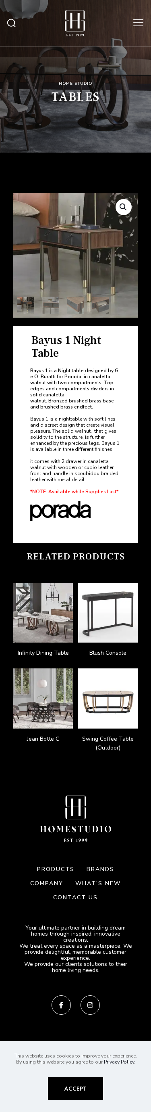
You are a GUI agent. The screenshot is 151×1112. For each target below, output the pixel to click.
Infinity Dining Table (43, 653)
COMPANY (46, 883)
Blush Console (107, 653)
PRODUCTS (55, 869)
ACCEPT (75, 1089)
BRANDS (100, 869)
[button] (124, 207)
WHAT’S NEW (98, 883)
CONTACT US (75, 897)
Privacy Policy (119, 1062)
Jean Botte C (43, 739)
